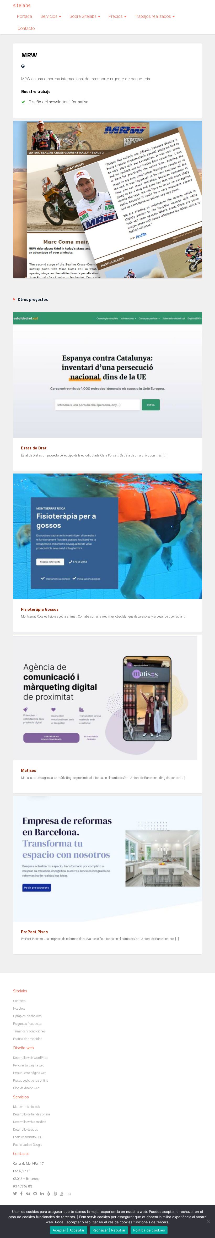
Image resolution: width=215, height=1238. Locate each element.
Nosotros (19, 1008)
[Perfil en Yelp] (50, 1194)
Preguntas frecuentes (27, 1024)
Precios (116, 16)
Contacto (26, 28)
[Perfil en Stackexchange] (63, 1194)
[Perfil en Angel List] (56, 1194)
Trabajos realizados (153, 16)
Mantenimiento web (26, 1107)
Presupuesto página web (29, 1073)
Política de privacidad (27, 1039)
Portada (24, 16)
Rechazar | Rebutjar (109, 1230)
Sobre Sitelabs (83, 16)
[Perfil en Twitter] (16, 1194)
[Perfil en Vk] (29, 1194)
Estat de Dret (34, 448)
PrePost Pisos (34, 931)
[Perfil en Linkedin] (43, 1194)
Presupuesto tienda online (30, 1080)
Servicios (49, 16)
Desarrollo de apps (25, 1129)
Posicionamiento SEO (27, 1137)
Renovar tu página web (28, 1065)
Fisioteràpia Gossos (39, 609)
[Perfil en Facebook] (22, 1194)
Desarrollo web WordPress (30, 1058)
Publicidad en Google (27, 1145)
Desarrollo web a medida (29, 1122)
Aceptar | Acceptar (69, 1230)
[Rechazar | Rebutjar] (208, 1221)
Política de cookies (149, 1230)
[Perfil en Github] (36, 1194)
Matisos (28, 770)
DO (69, 1194)
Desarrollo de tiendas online (31, 1114)
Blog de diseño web (26, 1088)
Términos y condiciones (29, 1031)
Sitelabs (21, 5)
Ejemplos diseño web (27, 1016)
